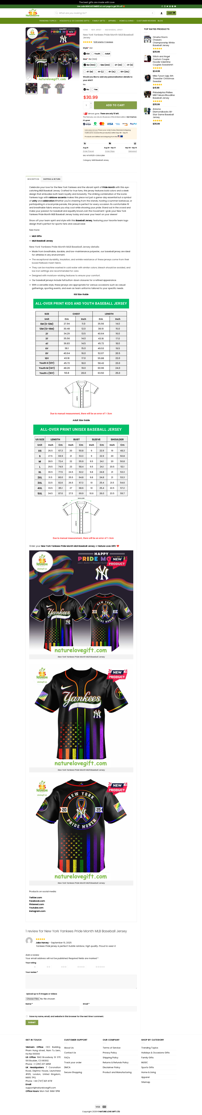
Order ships (110, 151)
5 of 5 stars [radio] (91, 967)
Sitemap (145, 1082)
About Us (69, 1047)
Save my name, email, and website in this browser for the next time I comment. (66, 1016)
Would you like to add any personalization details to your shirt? (107, 79)
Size (85, 59)
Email (86, 1004)
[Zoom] (29, 78)
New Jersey (96, 30)
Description (33, 179)
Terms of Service (111, 1047)
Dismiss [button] (119, 2)
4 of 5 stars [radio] (72, 967)
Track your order (73, 1062)
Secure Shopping (73, 1072)
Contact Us (70, 1052)
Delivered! (133, 151)
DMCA (67, 1067)
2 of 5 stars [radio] (42, 967)
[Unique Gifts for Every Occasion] (35, 13)
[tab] (33, 179)
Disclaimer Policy (111, 1067)
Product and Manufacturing (117, 1072)
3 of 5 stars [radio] (56, 967)
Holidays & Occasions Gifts (74, 20)
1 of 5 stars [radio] (29, 967)
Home (85, 30)
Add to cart (115, 105)
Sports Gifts (147, 1067)
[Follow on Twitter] (167, 6)
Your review (32, 972)
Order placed (88, 151)
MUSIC (144, 1062)
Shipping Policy (110, 1057)
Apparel (112, 20)
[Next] (75, 54)
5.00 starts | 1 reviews (103, 42)
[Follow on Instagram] (165, 6)
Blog (160, 20)
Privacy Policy (110, 1052)
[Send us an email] (170, 6)
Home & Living (126, 20)
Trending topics (47, 20)
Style (86, 48)
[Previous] (29, 54)
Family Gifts (98, 20)
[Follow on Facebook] (162, 6)
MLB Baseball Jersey (114, 30)
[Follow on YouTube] (175, 6)
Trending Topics (149, 1047)
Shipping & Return (51, 179)
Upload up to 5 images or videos (41, 993)
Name (29, 1004)
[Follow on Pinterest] (172, 6)
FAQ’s (67, 1057)
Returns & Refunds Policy (115, 1062)
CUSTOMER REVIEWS (146, 20)
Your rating (31, 962)
